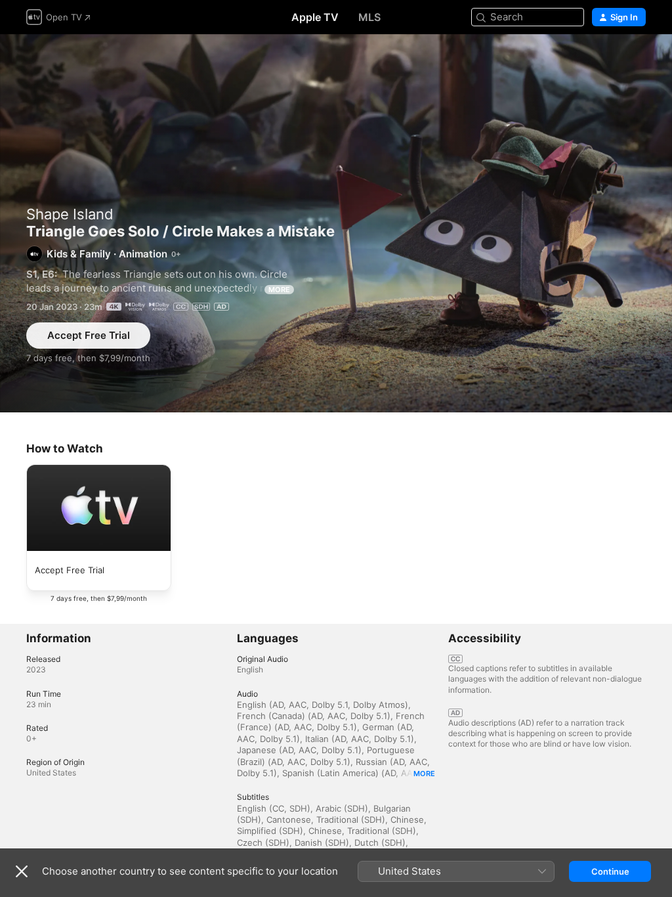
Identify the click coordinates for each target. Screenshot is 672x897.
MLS (369, 17)
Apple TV (315, 17)
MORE (279, 289)
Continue (610, 871)
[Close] (22, 871)
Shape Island (70, 214)
